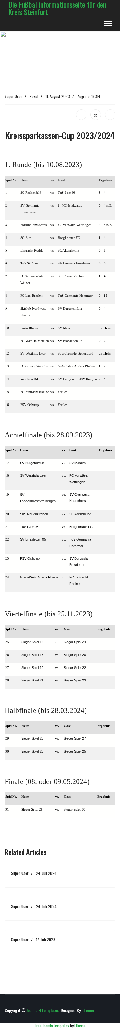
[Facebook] (81, 114)
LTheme (88, 1010)
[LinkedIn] (110, 114)
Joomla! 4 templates (42, 1010)
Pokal (34, 96)
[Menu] (108, 23)
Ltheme (80, 1026)
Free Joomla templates (52, 1026)
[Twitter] (95, 114)
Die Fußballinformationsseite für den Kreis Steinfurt (57, 8)
